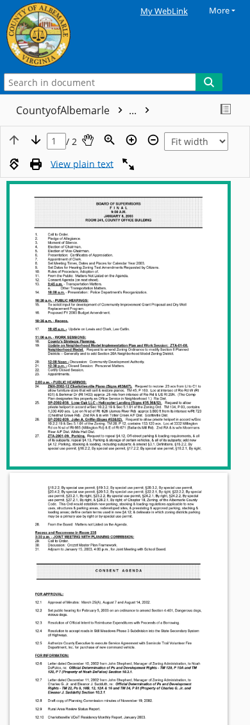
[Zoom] (110, 140)
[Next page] (36, 140)
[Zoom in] (131, 140)
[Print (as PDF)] (36, 164)
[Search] (209, 82)
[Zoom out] (153, 140)
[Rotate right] (14, 164)
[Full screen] (128, 164)
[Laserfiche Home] (54, 35)
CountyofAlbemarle (77, 110)
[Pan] (88, 140)
